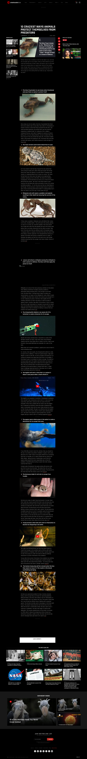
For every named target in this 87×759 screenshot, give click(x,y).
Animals (51, 35)
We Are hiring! (54, 748)
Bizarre (54, 35)
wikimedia (52, 497)
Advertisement (45, 748)
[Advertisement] (43, 15)
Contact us (36, 748)
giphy (53, 448)
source (49, 414)
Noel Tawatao (49, 218)
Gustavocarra (48, 121)
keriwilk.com (49, 448)
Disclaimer (40, 748)
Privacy (50, 748)
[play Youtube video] (37, 326)
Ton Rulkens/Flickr (51, 285)
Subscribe (50, 739)
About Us (32, 748)
